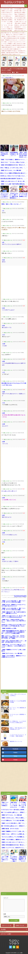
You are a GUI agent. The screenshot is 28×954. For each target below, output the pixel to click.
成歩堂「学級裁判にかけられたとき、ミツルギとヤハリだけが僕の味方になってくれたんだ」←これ (14, 40)
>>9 (3, 242)
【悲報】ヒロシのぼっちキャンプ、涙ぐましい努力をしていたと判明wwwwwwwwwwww (14, 181)
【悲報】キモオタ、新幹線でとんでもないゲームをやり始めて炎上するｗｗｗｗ (14, 605)
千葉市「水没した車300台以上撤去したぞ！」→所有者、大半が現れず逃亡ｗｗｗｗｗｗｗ (14, 641)
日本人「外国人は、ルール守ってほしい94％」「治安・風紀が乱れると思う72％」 (14, 167)
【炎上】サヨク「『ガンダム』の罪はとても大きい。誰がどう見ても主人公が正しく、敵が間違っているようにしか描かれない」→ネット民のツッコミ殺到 (14, 162)
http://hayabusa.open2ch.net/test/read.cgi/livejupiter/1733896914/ (20, 596)
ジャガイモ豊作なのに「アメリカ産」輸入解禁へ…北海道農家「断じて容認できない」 (7, 16)
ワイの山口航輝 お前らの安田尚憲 (20, 9)
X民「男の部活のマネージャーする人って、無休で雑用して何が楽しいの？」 (20, 19)
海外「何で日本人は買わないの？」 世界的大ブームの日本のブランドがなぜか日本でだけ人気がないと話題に (7, 18)
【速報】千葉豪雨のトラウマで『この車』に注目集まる (14, 650)
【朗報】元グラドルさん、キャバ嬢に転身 (10, 170)
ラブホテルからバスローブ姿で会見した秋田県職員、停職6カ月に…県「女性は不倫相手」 (7, 14)
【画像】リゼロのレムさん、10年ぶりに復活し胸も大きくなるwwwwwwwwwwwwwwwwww (14, 817)
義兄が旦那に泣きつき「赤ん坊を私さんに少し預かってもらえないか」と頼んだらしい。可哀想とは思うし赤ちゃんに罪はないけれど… (14, 32)
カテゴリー (3, 931)
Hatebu (15, 752)
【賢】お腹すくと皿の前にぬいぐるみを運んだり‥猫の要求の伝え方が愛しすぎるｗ (20, 23)
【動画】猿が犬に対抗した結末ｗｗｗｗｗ (10, 54)
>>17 (3, 334)
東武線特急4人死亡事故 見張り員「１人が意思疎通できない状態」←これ (7, 30)
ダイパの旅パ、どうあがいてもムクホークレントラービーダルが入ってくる (14, 41)
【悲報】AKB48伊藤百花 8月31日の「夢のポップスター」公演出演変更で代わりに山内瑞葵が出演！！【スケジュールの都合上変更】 (14, 165)
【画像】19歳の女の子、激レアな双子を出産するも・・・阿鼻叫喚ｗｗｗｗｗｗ (14, 612)
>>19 (3, 343)
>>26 (3, 361)
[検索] (25, 5)
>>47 (3, 515)
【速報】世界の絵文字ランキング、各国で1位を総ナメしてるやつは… (20, 16)
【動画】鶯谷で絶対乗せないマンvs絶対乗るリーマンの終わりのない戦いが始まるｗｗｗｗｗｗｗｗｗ (7, 19)
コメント (5, 898)
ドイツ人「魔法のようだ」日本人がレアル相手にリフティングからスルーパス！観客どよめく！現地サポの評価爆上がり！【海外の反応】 (14, 34)
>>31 (3, 402)
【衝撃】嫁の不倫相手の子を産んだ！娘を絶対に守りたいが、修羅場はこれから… (14, 50)
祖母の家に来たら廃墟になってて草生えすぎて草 (20, 12)
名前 (4, 914)
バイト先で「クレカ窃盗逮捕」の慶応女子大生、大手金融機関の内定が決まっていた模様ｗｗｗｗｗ (7, 21)
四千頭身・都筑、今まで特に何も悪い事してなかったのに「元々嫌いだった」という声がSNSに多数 (20, 10)
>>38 (3, 441)
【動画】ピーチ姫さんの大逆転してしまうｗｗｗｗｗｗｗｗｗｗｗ (14, 36)
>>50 (3, 541)
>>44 (3, 497)
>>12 (3, 259)
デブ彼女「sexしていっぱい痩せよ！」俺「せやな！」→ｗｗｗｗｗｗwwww (20, 21)
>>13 (3, 308)
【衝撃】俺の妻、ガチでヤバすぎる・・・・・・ (13, 828)
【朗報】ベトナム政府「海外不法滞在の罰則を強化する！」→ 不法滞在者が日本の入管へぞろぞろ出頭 (14, 184)
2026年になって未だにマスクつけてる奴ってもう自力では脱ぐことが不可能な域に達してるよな (14, 176)
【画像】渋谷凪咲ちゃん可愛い (9, 628)
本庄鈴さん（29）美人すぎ (20, 25)
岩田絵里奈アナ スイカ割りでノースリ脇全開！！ (20, 27)
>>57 (3, 559)
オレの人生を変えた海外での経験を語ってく (20, 18)
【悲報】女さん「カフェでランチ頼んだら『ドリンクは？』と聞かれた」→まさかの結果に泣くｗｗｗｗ (14, 646)
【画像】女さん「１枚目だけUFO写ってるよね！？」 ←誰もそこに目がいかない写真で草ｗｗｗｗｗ (14, 621)
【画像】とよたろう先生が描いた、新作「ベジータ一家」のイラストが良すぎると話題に (7, 10)
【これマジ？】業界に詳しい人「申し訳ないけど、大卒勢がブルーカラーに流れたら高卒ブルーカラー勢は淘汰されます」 (7, 28)
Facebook (15, 749)
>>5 (3, 210)
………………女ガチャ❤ (6, 23)
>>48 (3, 532)
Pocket (15, 760)
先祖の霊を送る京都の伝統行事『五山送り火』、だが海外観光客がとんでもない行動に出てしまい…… (14, 178)
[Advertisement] (14, 129)
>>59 (3, 578)
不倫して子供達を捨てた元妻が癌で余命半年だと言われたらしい (20, 14)
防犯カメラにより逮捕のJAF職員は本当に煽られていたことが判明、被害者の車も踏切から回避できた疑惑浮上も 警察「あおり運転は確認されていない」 (14, 173)
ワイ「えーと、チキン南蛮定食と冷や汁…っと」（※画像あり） (7, 25)
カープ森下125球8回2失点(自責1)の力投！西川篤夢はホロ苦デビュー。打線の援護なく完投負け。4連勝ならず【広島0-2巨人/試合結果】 (14, 38)
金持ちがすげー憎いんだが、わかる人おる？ (20, 30)
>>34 (3, 424)
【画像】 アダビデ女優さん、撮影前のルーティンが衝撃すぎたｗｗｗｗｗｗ (14, 159)
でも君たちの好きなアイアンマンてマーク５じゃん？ (7, 12)
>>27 (3, 372)
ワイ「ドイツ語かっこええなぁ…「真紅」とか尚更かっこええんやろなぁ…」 (7, 27)
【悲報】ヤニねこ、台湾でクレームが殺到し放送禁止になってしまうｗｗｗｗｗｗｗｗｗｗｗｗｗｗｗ (14, 834)
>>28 (3, 391)
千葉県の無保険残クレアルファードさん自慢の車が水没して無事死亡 (20, 28)
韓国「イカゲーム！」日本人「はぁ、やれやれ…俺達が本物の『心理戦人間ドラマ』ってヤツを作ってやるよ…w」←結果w (14, 637)
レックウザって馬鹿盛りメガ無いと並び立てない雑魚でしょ (14, 43)
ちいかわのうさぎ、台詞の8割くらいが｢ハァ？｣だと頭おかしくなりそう (7, 9)
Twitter (15, 756)
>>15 (3, 325)
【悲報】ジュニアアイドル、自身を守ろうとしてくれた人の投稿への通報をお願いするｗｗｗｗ (14, 847)
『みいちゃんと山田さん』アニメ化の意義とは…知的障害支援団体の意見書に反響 (14, 836)
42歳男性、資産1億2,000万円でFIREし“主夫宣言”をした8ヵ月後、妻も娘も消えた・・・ (14, 52)
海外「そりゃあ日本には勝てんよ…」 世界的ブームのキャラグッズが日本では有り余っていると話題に (14, 812)
